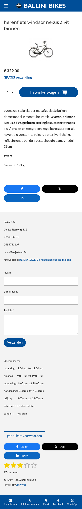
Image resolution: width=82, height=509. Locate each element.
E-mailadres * (12, 291)
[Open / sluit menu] (6, 6)
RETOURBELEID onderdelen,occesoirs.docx (45, 259)
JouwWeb (21, 484)
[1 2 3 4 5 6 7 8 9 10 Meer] (10, 92)
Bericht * (9, 310)
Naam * (8, 272)
